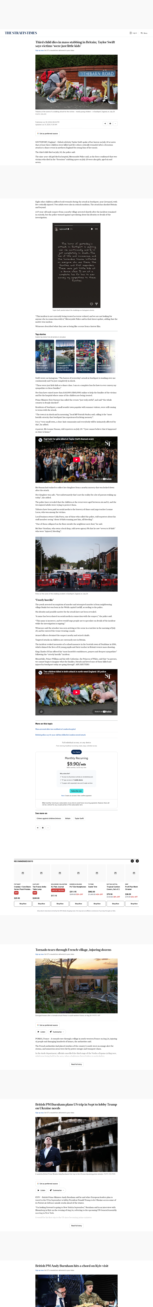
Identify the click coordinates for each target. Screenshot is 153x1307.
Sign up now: (39, 50)
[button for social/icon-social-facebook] (110, 123)
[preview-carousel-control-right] (114, 356)
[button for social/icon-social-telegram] (105, 123)
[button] (133, 33)
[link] (21, 33)
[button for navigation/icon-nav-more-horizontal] (115, 123)
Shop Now (22, 904)
